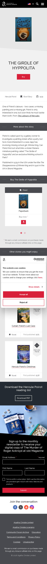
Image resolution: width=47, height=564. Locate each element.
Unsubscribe (28, 542)
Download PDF (23, 398)
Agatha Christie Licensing (23, 527)
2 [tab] (25, 233)
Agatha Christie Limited (23, 522)
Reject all (23, 302)
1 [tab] (21, 233)
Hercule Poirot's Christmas (23, 367)
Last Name (30, 468)
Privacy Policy (34, 537)
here (40, 277)
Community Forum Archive (17, 532)
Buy (23, 77)
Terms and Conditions (16, 537)
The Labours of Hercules (28, 116)
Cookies (16, 542)
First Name (7, 468)
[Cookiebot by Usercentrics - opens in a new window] (33, 259)
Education (36, 532)
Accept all (23, 294)
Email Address (8, 457)
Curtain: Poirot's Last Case (23, 326)
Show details (34, 287)
